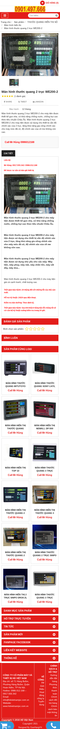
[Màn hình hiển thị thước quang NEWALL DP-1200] (15, 410)
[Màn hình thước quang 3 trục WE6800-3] (44, 452)
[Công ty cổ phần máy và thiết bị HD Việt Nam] (30, 11)
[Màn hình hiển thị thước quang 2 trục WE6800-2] (15, 494)
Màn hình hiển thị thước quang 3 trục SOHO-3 (44, 513)
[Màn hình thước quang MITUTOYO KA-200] (15, 368)
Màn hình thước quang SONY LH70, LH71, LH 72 (44, 386)
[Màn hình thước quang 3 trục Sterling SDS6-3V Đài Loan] (44, 579)
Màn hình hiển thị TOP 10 (15, 469)
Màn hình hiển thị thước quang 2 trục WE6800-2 (15, 513)
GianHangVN (36, 727)
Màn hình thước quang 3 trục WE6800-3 (44, 470)
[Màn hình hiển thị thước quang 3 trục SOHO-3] (44, 494)
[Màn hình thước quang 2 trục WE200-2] (30, 54)
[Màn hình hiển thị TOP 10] (15, 452)
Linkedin (39, 102)
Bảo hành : (14, 109)
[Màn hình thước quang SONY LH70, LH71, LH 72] (44, 368)
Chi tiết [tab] (8, 153)
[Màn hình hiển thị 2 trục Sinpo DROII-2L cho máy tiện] (15, 579)
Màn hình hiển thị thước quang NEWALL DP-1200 (15, 428)
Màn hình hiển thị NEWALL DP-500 (44, 427)
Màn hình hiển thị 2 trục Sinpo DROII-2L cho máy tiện (15, 597)
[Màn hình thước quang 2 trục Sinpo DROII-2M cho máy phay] (44, 537)
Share (8, 102)
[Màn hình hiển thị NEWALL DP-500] (44, 410)
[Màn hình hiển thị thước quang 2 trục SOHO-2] (15, 537)
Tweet (23, 102)
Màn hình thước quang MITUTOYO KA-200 (15, 386)
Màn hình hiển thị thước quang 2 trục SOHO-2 (15, 555)
